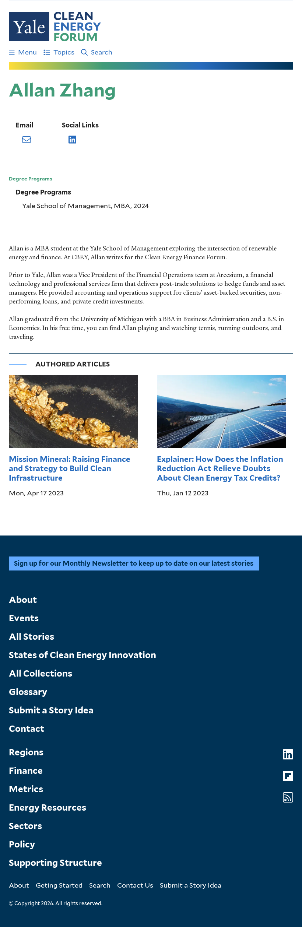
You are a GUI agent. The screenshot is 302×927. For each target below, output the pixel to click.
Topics (63, 52)
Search (101, 52)
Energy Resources (47, 807)
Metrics (26, 789)
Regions (26, 752)
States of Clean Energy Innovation (82, 655)
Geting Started (59, 885)
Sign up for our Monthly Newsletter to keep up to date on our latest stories (133, 563)
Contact (26, 728)
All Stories (31, 636)
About (23, 599)
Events (24, 618)
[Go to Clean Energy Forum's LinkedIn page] (288, 754)
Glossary (28, 692)
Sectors (25, 826)
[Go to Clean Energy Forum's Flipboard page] (288, 776)
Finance (26, 770)
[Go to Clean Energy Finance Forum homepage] (55, 26)
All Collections (40, 673)
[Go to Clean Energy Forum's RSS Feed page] (288, 797)
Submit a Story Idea (51, 710)
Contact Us (135, 885)
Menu (27, 52)
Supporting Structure (55, 862)
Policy (22, 844)
